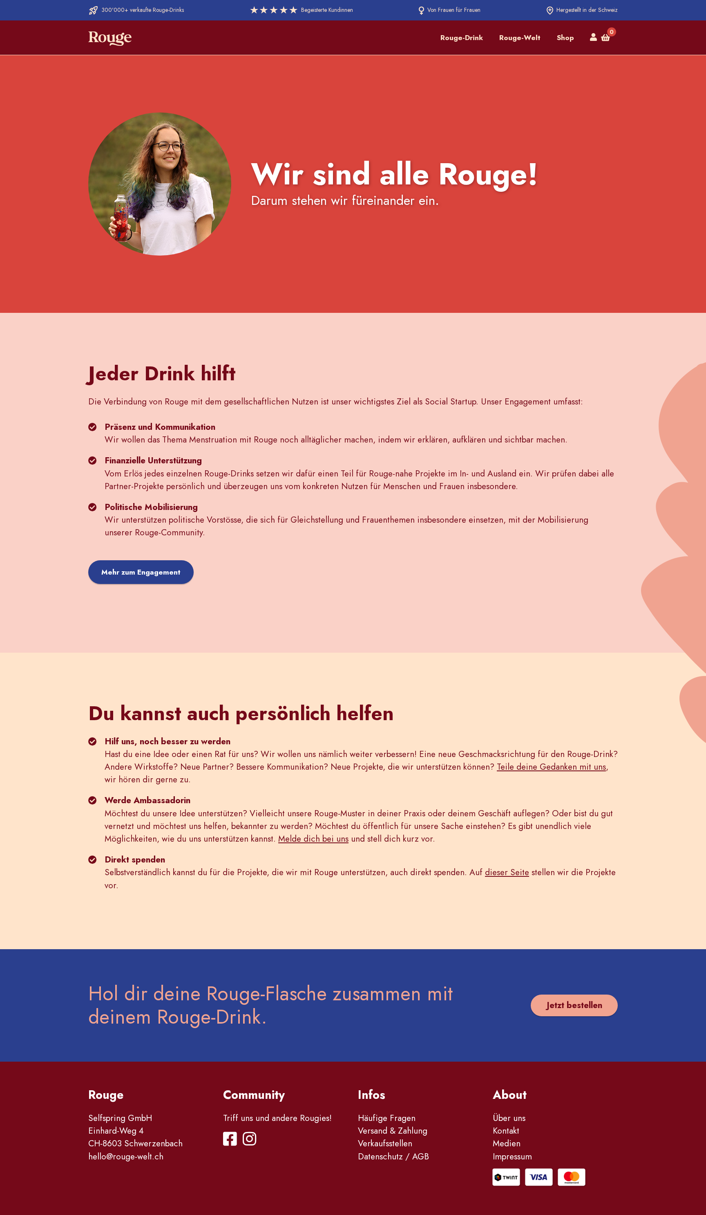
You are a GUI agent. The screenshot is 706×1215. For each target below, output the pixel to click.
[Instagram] (251, 1142)
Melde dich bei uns (313, 839)
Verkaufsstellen (385, 1143)
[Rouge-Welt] (110, 37)
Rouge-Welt (520, 37)
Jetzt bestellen (574, 1005)
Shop (565, 37)
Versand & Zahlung (392, 1131)
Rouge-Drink (461, 37)
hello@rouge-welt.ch (125, 1156)
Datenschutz (380, 1156)
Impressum (512, 1156)
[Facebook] (231, 1142)
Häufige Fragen (387, 1118)
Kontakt (506, 1131)
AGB (420, 1156)
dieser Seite (507, 872)
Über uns (509, 1118)
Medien (507, 1143)
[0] (605, 37)
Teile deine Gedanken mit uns (551, 767)
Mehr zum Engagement (141, 572)
